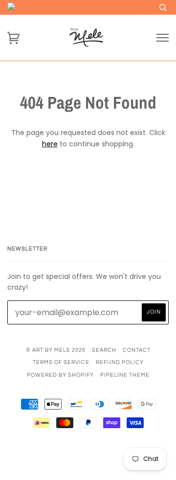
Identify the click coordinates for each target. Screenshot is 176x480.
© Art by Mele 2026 (56, 350)
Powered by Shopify (60, 375)
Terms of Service (61, 362)
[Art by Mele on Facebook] (71, 458)
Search (104, 350)
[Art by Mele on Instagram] (88, 458)
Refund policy (120, 362)
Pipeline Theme (125, 375)
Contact (137, 350)
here (50, 144)
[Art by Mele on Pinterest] (105, 458)
